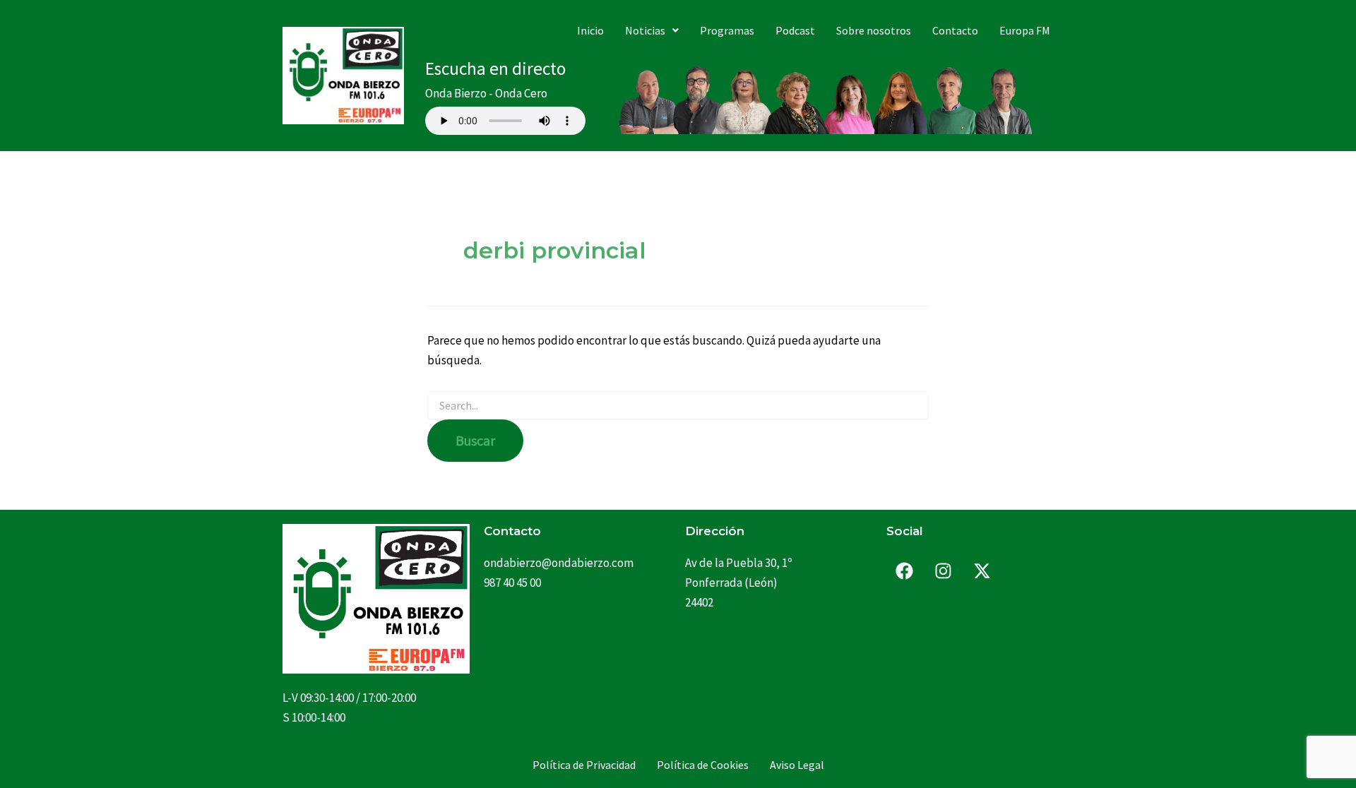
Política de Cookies (703, 765)
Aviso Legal (797, 765)
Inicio (590, 30)
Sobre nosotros (873, 30)
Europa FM (1024, 30)
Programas (727, 30)
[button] (651, 30)
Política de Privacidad (584, 765)
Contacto (955, 30)
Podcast (795, 30)
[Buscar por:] (678, 406)
